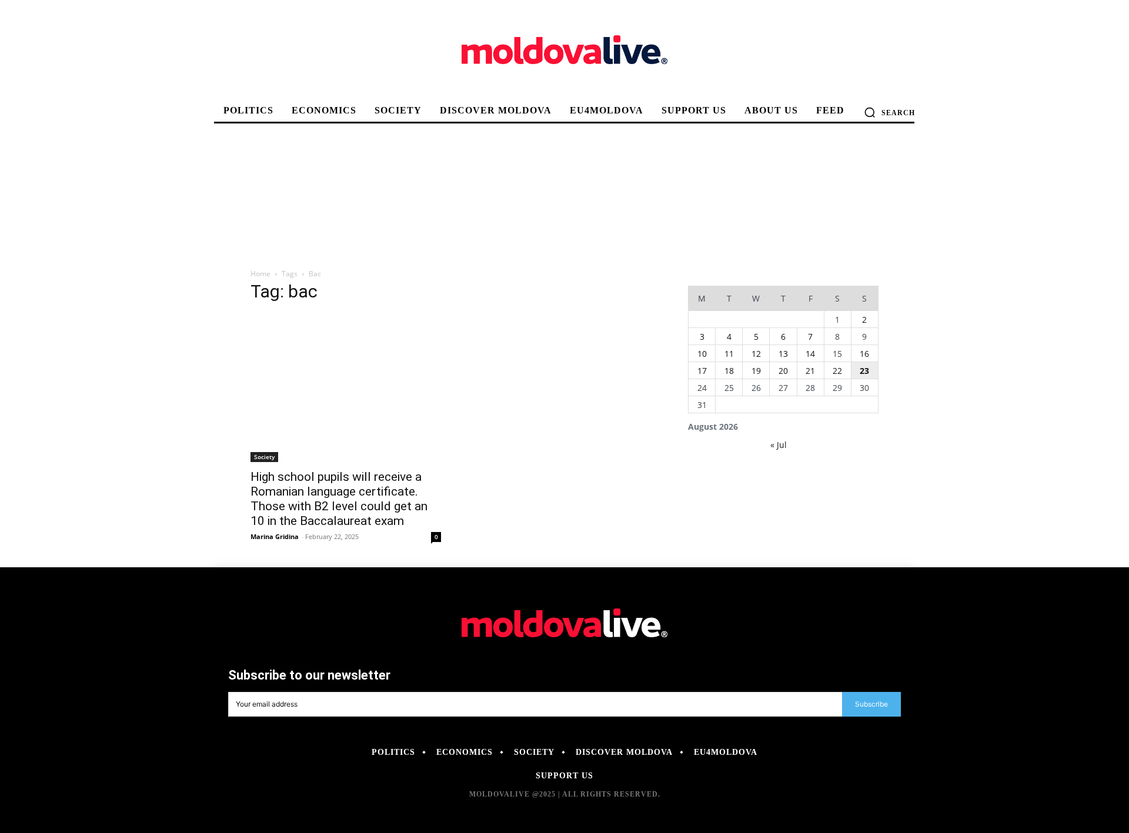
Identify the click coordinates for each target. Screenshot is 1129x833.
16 (864, 353)
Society (264, 457)
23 (864, 370)
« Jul (778, 444)
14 (810, 353)
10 (702, 353)
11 (729, 353)
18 (729, 370)
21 (810, 370)
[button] (889, 112)
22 (837, 370)
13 (783, 353)
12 (756, 353)
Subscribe (871, 704)
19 (756, 370)
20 (783, 370)
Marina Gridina (274, 536)
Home (260, 274)
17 (702, 370)
